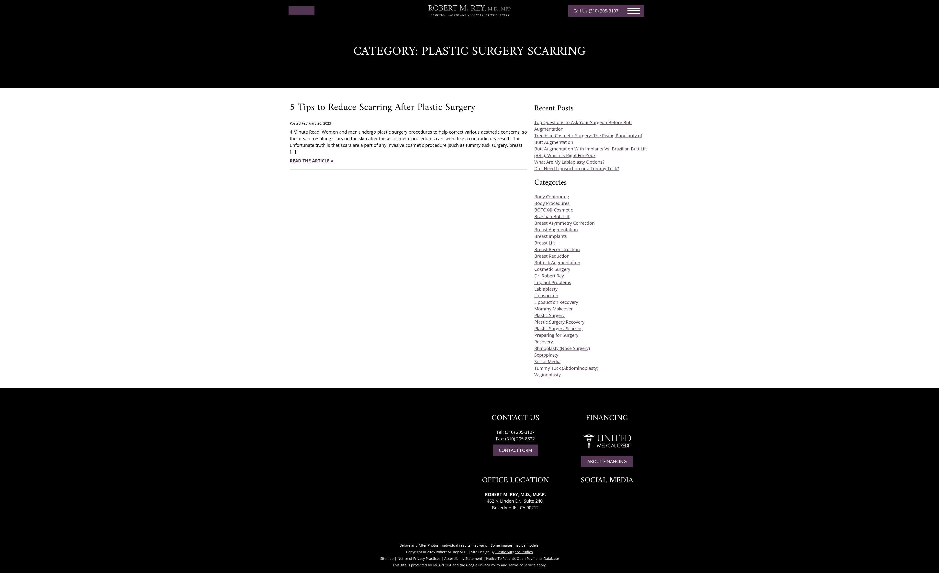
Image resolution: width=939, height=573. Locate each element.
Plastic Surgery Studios (514, 552)
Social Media (547, 361)
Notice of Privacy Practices (419, 558)
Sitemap (387, 558)
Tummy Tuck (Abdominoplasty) (566, 368)
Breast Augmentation (556, 230)
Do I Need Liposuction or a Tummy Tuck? (576, 168)
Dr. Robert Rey (549, 276)
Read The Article (309, 161)
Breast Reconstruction (557, 249)
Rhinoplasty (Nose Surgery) (562, 348)
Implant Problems (552, 282)
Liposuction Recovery (556, 302)
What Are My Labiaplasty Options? (570, 162)
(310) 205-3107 (520, 432)
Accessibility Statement (463, 558)
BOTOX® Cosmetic (553, 210)
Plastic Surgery (549, 315)
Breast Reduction (552, 256)
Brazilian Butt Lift (552, 216)
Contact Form (515, 450)
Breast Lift (544, 243)
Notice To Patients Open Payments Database (522, 558)
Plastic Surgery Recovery (559, 322)
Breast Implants (550, 236)
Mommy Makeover (553, 309)
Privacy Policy (489, 565)
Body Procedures (552, 203)
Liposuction (546, 295)
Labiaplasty (546, 289)
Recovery (543, 342)
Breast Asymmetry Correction (564, 223)
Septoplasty (546, 355)
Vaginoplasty (547, 375)
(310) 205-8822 (520, 439)
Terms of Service (522, 565)
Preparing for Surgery (556, 335)
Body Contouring (551, 197)
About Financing (607, 461)
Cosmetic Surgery (552, 269)
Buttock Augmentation (557, 262)
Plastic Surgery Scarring (558, 328)
